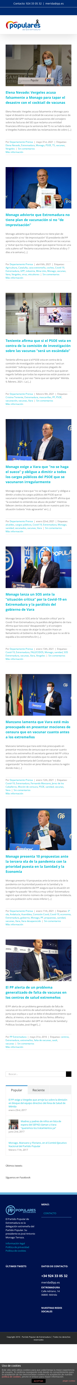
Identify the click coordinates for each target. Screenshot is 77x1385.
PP (53, 397)
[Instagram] (57, 1320)
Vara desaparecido (31, 921)
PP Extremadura (18, 1036)
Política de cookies (16, 1250)
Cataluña (23, 267)
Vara (8, 274)
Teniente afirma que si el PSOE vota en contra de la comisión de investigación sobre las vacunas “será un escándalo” (38, 345)
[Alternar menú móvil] (69, 21)
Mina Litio (41, 271)
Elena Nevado (13, 145)
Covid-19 (59, 267)
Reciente (39, 1090)
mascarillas (45, 397)
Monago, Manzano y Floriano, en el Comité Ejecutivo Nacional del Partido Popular (38, 1144)
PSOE (48, 145)
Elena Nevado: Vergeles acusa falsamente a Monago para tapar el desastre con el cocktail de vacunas (35, 97)
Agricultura (11, 267)
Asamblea (26, 914)
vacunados (20, 528)
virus (24, 274)
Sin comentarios (26, 148)
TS (53, 145)
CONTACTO (50, 1213)
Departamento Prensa (21, 142)
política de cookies (11, 1376)
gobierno (25, 917)
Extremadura (28, 145)
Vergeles (10, 148)
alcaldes (10, 524)
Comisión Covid (41, 914)
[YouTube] (52, 1320)
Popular (16, 1090)
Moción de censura (28, 786)
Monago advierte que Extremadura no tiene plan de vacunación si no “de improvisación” (38, 219)
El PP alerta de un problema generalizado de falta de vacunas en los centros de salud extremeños (36, 992)
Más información (14, 152)
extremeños (26, 1040)
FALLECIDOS (37, 652)
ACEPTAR (38, 1381)
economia (65, 914)
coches (50, 267)
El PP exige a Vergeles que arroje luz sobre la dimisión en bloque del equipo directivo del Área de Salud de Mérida (38, 1103)
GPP (22, 271)
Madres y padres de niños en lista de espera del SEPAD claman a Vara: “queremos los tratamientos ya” (41, 1125)
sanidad (10, 528)
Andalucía (15, 914)
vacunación (11, 400)
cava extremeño (37, 267)
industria (30, 271)
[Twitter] (47, 1320)
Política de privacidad (17, 1247)
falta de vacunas (42, 1040)
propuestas (50, 917)
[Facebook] (42, 1320)
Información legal (15, 1243)
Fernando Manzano (41, 783)
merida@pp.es (54, 3)
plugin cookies (69, 1381)
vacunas (60, 145)
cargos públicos (23, 524)
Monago (40, 145)
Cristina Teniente (14, 397)
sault (54, 1040)
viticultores (33, 274)
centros (65, 1036)
